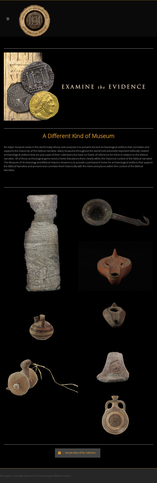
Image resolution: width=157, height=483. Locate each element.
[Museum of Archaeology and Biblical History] (34, 21)
